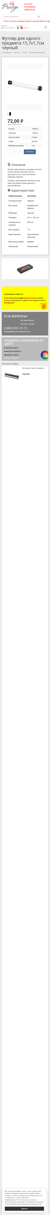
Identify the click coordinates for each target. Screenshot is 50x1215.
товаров (22, 27)
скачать (30, 242)
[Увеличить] (25, 268)
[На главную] (11, 7)
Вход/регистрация (8, 27)
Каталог (17, 52)
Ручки (24, 52)
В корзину (30, 152)
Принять (24, 1208)
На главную (6, 52)
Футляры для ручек (37, 52)
